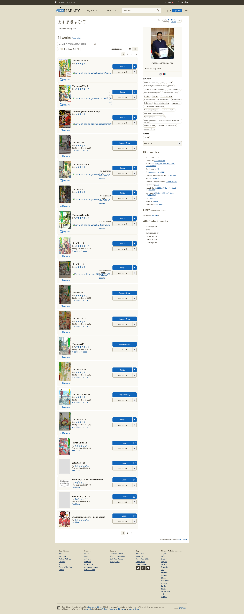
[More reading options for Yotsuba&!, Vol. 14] (134, 502)
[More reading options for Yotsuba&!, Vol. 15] (134, 400)
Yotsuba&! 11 (79, 292)
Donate (169, 2)
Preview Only (124, 143)
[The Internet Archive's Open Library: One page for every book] (68, 10)
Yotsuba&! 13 (79, 419)
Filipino (164, 597)
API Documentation (117, 556)
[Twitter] (143, 568)
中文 (162, 594)
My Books (92, 10)
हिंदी (162, 570)
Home (86, 554)
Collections (88, 564)
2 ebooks (104, 177)
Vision (61, 554)
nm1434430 (154, 178)
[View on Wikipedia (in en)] (160, 74)
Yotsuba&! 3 (78, 189)
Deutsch (164, 559)
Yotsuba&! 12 (79, 318)
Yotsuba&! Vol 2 (80, 86)
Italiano (164, 575)
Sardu (163, 586)
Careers (62, 562)
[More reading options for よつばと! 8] (134, 248)
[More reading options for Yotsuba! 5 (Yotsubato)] (134, 448)
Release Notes (141, 564)
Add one (155, 215)
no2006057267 (171, 182)
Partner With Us (65, 559)
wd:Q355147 (159, 204)
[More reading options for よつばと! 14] (134, 468)
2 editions (76, 487)
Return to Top (89, 570)
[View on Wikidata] (164, 74)
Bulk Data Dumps (116, 559)
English (164, 562)
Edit (179, 21)
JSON (184, 540)
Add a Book (140, 562)
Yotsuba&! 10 (79, 369)
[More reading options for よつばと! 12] (134, 324)
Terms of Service (65, 567)
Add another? (76, 38)
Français (164, 567)
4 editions (76, 402)
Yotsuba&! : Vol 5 (80, 215)
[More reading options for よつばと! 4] (134, 173)
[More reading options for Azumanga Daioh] (134, 485)
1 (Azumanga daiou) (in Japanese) (88, 516)
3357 (157, 185)
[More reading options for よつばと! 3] (134, 198)
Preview (66, 80)
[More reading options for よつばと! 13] (134, 425)
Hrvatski (164, 572)
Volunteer (62, 556)
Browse (110, 10)
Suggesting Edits (142, 559)
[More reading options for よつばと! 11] (134, 298)
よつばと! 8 (78, 243)
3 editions (76, 450)
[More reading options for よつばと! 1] (134, 71)
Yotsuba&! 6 (78, 142)
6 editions (76, 251)
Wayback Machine (108, 609)
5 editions (76, 300)
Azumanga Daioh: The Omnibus (87, 479)
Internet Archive (94, 607)
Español (164, 564)
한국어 (163, 578)
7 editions (76, 150)
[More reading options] (134, 66)
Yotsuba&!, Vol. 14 (81, 496)
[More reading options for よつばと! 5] (134, 223)
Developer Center (116, 554)
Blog (60, 564)
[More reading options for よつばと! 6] (134, 148)
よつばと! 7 (78, 264)
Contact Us (140, 556)
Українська (165, 591)
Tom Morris (172, 20)
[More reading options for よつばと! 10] (134, 375)
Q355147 (156, 201)
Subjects (87, 562)
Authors (87, 559)
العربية (163, 554)
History (173, 22)
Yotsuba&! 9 (78, 344)
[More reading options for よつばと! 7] (134, 273)
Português (165, 580)
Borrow (122, 66)
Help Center (140, 554)
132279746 (172, 175)
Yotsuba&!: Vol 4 (80, 164)
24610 (157, 169)
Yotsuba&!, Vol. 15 (81, 394)
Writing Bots (114, 562)
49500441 (153, 198)
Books (86, 556)
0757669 (182, 608)
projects (88, 609)
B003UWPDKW (159, 161)
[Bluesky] (138, 568)
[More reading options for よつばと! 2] (134, 97)
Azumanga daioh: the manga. (86, 111)
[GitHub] (148, 568)
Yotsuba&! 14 (78, 462)
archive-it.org (133, 609)
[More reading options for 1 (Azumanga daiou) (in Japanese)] (134, 521)
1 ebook (84, 150)
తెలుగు (163, 589)
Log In (168, 10)
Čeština (164, 556)
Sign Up (177, 10)
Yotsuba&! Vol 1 (80, 60)
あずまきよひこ (82, 63)
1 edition (75, 522)
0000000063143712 (157, 172)
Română (164, 583)
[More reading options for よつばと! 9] (134, 349)
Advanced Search (91, 567)
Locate (124, 443)
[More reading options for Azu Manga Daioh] (134, 122)
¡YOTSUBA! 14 (79, 442)
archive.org (120, 609)
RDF (179, 540)
